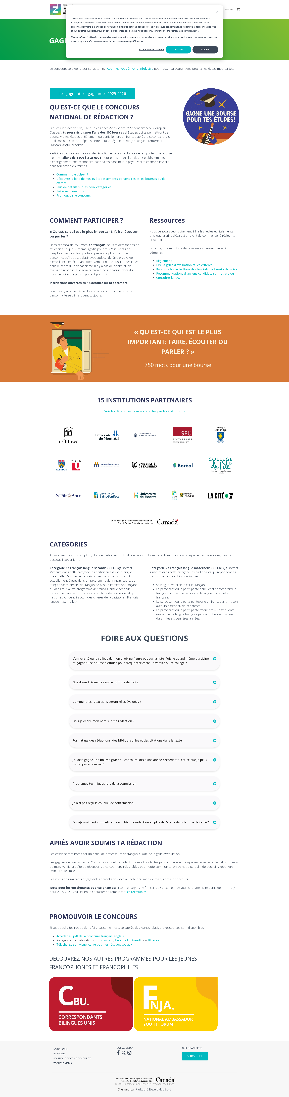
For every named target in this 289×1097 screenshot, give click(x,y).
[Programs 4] (91, 1030)
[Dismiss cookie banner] (217, 12)
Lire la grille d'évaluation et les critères (184, 265)
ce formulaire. (137, 892)
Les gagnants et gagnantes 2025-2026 (92, 93)
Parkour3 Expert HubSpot (153, 1089)
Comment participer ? (72, 174)
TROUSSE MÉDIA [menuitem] (62, 1063)
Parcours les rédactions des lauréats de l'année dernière (196, 269)
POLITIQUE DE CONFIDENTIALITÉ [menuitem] (72, 1058)
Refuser (205, 49)
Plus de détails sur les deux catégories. (84, 187)
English (229, 10)
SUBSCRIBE (195, 1056)
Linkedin (136, 940)
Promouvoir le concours (73, 195)
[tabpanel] (69, 465)
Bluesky (153, 940)
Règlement (164, 261)
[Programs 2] (176, 1030)
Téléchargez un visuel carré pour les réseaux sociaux (94, 944)
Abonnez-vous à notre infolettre (130, 69)
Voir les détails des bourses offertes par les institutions (144, 411)
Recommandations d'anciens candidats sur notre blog (195, 273)
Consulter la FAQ (168, 278)
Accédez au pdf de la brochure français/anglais (90, 936)
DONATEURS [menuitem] (60, 1048)
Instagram (106, 940)
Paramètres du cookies (151, 49)
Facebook (122, 940)
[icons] (119, 1054)
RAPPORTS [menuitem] (59, 1053)
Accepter (178, 49)
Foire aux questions (70, 191)
